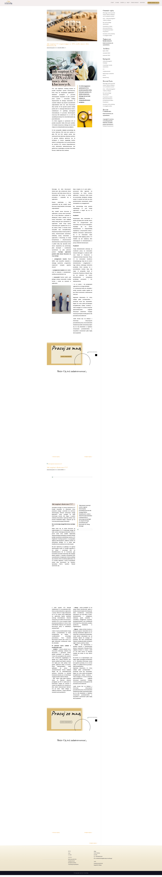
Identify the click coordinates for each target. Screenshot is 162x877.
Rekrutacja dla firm (72, 859)
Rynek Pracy (106, 77)
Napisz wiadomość (66, 356)
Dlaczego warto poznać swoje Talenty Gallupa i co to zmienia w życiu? (109, 14)
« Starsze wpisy (56, 456)
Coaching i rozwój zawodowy (60, 389)
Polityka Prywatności (108, 126)
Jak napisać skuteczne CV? (57, 467)
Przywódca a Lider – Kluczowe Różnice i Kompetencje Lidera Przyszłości (72, 395)
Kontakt (95, 854)
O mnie (69, 854)
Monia (56, 47)
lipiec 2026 (105, 51)
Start (69, 853)
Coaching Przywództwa (73, 864)
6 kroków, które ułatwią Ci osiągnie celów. (65, 422)
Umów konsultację (153, 2)
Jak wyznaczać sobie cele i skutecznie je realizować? (69, 448)
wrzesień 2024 (106, 53)
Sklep (95, 851)
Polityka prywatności (98, 863)
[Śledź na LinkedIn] (96, 355)
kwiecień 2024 (106, 55)
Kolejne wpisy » (88, 456)
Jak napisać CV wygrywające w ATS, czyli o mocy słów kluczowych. (68, 45)
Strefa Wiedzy (97, 853)
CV (65, 47)
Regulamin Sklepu (98, 865)
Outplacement (106, 71)
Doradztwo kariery (72, 862)
